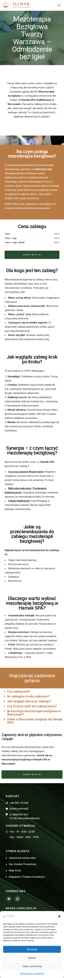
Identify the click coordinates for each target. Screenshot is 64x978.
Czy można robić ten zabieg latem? (32, 706)
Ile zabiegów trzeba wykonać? (28, 696)
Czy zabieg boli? (18, 691)
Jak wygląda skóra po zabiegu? (29, 701)
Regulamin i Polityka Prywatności (27, 876)
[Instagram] (17, 899)
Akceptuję (32, 949)
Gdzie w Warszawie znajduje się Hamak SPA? (34, 720)
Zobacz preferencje (32, 966)
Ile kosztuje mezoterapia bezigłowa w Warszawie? (34, 712)
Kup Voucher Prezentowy (22, 864)
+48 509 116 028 (19, 802)
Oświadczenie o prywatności (32, 973)
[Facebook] (9, 899)
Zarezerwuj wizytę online (22, 857)
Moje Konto (15, 870)
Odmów (32, 957)
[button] (59, 916)
